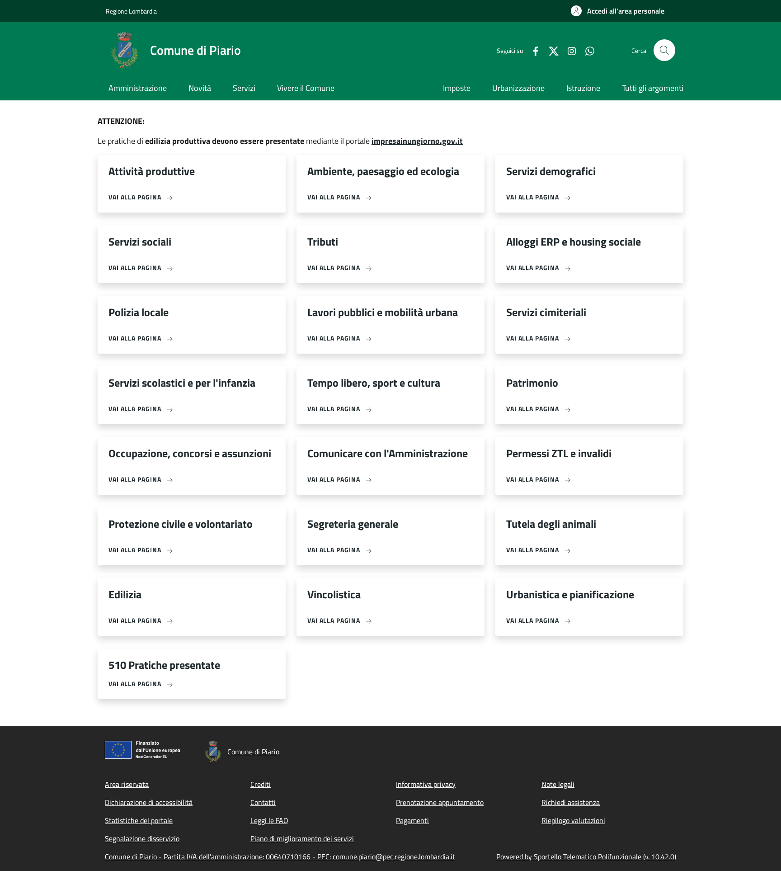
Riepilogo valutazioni (573, 820)
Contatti (263, 802)
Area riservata (127, 784)
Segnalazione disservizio (142, 838)
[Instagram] (568, 50)
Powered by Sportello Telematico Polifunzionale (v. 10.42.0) (586, 856)
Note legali (557, 784)
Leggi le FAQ (269, 820)
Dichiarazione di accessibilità (149, 802)
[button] (617, 11)
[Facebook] (532, 50)
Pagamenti (412, 820)
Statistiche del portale (139, 820)
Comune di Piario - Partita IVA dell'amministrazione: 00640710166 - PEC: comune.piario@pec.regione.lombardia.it (280, 856)
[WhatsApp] (586, 50)
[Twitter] (550, 50)
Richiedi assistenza (570, 802)
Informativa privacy (426, 784)
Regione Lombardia (131, 11)
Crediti (260, 784)
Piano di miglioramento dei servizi (302, 838)
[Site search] (664, 50)
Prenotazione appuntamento (440, 802)
